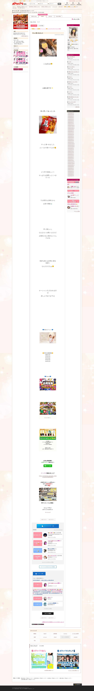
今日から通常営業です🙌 (72, 204)
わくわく (70, 86)
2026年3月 (70, 120)
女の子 (45, 633)
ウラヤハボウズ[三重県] (42, 590)
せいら (49, 597)
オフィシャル (16, 47)
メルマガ (75, 637)
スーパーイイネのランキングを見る (48, 566)
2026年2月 (70, 122)
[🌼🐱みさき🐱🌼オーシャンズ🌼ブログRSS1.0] (35, 624)
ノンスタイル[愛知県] (52, 603)
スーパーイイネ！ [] (49, 526)
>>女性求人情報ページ (48, 670)
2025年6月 (70, 134)
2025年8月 (70, 131)
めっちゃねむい (72, 66)
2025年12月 (70, 125)
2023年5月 (70, 172)
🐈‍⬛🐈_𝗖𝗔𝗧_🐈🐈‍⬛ (51, 532)
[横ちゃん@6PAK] (45, 550)
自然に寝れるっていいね (73, 96)
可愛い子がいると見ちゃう (74, 71)
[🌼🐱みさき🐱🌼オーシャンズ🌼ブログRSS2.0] (41, 624)
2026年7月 (70, 114)
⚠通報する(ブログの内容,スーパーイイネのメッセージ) (53, 622)
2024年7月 (70, 151)
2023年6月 (70, 171)
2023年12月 (70, 162)
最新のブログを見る (52, 537)
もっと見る (77, 211)
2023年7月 (70, 169)
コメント (50, 16)
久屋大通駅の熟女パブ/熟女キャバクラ (28, 679)
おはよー (70, 76)
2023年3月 (70, 175)
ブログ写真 (41, 25)
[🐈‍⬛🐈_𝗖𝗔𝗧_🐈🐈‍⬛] (45, 535)
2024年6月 (70, 152)
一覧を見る (77, 106)
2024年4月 (70, 155)
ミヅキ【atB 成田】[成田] (51, 589)
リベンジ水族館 (70, 192)
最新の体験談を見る (52, 552)
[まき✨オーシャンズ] (45, 557)
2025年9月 (70, 129)
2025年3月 (70, 139)
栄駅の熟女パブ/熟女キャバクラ (65, 678)
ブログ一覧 (34, 25)
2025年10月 (70, 128)
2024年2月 (70, 158)
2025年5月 (70, 136)
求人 (35, 640)
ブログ (42, 16)
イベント (45, 637)
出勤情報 (55, 633)
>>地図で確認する (24, 36)
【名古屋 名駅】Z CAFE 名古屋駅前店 (20, 57)
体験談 (34, 633)
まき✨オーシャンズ (52, 555)
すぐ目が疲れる (72, 56)
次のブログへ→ (52, 519)
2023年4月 (70, 174)
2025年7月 (70, 132)
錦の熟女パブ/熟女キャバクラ (53, 678)
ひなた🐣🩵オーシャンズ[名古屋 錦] (54, 590)
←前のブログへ (44, 519)
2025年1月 (70, 142)
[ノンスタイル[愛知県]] (45, 604)
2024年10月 (70, 146)
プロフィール (33, 16)
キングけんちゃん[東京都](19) (46, 591)
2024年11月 (70, 145)
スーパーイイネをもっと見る (48, 562)
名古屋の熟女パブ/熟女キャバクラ (40, 678)
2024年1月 (70, 160)
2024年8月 (70, 149)
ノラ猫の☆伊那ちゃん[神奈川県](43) (47, 580)
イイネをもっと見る (48, 608)
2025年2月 (70, 140)
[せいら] (45, 598)
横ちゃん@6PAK (51, 548)
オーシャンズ (15, 10)
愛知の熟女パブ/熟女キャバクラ (27, 678)
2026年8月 (70, 113)
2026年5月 (70, 117)
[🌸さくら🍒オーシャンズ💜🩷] (45, 543)
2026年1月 (70, 123)
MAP (35, 637)
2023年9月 (70, 166)
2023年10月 (70, 165)
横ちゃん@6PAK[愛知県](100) (54, 593)
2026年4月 (70, 119)
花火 (68, 184)
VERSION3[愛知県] (36, 580)
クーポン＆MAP (75, 633)
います (70, 61)
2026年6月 (70, 116)
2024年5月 (70, 154)
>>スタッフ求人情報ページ (73, 670)
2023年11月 (70, 163)
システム (65, 633)
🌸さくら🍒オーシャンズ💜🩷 (54, 540)
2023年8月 (70, 168)
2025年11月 (70, 126)
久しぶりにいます (72, 101)
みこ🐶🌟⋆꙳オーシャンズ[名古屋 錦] (39, 589)
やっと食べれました (37, 33)
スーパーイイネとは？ (58, 529)
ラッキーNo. (58, 16)
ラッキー (70, 91)
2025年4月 (70, 137)
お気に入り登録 (76, 19)
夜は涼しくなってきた (73, 81)
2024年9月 (70, 148)
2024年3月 (70, 157)
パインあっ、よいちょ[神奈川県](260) (41, 593)
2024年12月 (70, 143)
